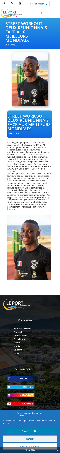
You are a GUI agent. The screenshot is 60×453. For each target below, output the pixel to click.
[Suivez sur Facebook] (4, 3)
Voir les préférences (30, 446)
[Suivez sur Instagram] (20, 3)
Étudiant (18, 349)
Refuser (30, 438)
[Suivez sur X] (12, 3)
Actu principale (20, 45)
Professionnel (20, 335)
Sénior (17, 342)
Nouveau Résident (22, 328)
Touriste (18, 346)
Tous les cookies (30, 431)
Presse (17, 353)
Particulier (19, 332)
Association (19, 339)
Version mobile (37, 3)
